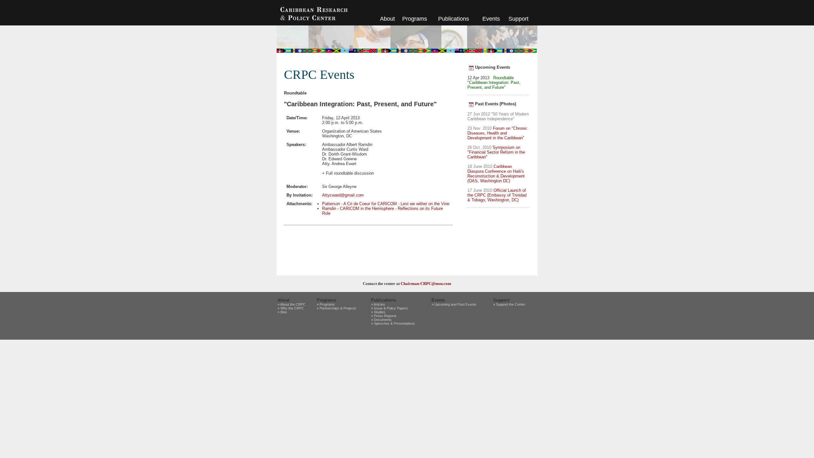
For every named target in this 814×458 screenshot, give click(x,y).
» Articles (378, 304)
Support (518, 19)
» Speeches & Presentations (393, 323)
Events (491, 19)
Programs (414, 19)
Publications (453, 19)
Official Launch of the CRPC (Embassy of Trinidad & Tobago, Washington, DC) (497, 195)
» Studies (378, 312)
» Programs (326, 304)
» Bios (282, 312)
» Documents (381, 320)
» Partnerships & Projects (336, 308)
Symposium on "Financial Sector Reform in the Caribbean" (496, 152)
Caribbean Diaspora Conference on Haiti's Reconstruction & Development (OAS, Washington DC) (496, 173)
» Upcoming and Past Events (453, 304)
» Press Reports (384, 316)
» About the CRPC (292, 304)
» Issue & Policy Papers (389, 308)
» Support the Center (509, 304)
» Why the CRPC (291, 308)
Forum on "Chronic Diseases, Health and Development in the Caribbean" (497, 133)
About (387, 19)
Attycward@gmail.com (343, 195)
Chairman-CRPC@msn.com (426, 283)
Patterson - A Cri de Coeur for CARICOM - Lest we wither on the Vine (385, 203)
